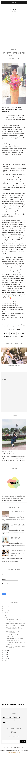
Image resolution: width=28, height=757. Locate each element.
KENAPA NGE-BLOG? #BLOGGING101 (12, 632)
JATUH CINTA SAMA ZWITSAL (15, 623)
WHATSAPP (8, 336)
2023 (6, 609)
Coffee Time (17, 717)
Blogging (10, 717)
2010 (6, 661)
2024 (6, 606)
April (7, 617)
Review (17, 720)
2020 (6, 615)
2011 (6, 659)
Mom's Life (11, 720)
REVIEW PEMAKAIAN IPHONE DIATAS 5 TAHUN (15, 643)
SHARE (7, 333)
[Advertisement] (14, 29)
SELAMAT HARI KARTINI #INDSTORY (13, 620)
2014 (6, 654)
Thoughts (5, 722)
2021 (6, 613)
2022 (6, 611)
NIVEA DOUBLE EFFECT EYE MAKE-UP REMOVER (15, 639)
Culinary (5, 720)
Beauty (4, 717)
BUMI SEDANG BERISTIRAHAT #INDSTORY (15, 647)
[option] (14, 357)
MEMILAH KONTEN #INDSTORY (12, 636)
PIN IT (16, 336)
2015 (6, 652)
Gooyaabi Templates (14, 752)
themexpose (15, 750)
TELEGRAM (21, 333)
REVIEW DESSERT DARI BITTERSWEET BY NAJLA (14, 628)
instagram (23, 704)
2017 (6, 650)
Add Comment (18, 58)
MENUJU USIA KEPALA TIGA (15, 625)
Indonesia (13, 49)
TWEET (14, 333)
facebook (5, 704)
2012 (6, 657)
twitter (14, 704)
